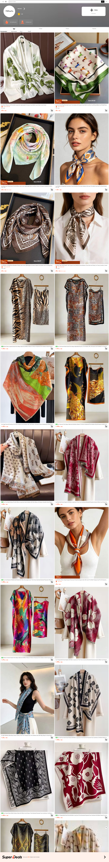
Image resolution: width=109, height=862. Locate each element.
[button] (3, 1)
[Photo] (7, 22)
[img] (27, 182)
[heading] (47, 9)
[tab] (13, 28)
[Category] (5, 1)
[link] (9, 11)
